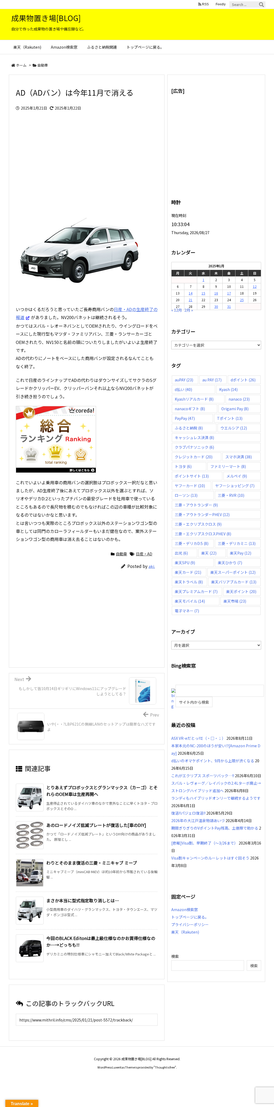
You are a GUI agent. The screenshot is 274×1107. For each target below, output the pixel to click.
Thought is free (165, 1067)
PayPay (185, 418)
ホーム (21, 65)
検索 (175, 956)
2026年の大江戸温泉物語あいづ (198, 820)
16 (216, 293)
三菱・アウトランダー (196, 505)
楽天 (208, 553)
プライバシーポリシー (190, 924)
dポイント (243, 379)
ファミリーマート (228, 466)
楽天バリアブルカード (233, 582)
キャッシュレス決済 (194, 437)
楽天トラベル (189, 582)
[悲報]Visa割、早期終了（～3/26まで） (204, 843)
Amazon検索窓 (184, 909)
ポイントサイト (192, 476)
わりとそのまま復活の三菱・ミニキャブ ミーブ (91, 863)
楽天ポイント (241, 591)
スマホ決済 (238, 456)
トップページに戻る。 (190, 917)
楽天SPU (185, 562)
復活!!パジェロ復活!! (188, 813)
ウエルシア (233, 428)
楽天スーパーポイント (233, 572)
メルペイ (236, 476)
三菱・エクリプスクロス (198, 524)
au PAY (212, 379)
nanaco (239, 399)
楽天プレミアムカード (196, 591)
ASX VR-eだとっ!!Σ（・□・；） (198, 738)
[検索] (261, 4)
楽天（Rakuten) (185, 932)
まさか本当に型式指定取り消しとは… (82, 900)
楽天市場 (234, 601)
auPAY (184, 379)
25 (242, 299)
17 (229, 293)
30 (216, 306)
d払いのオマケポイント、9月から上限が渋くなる (212, 760)
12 (255, 286)
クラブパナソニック (194, 447)
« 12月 (176, 310)
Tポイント (229, 418)
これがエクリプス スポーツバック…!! (202, 775)
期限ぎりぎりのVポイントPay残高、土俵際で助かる (214, 828)
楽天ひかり (230, 562)
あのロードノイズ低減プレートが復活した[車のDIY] (96, 825)
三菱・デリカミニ (237, 543)
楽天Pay (240, 553)
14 (190, 293)
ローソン (186, 495)
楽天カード (188, 572)
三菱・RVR (231, 495)
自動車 (42, 65)
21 (190, 299)
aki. (152, 566)
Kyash (228, 389)
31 (229, 306)
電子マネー (187, 610)
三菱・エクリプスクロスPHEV (203, 533)
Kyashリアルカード (194, 399)
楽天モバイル (190, 601)
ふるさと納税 (189, 428)
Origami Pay (235, 408)
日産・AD (144, 553)
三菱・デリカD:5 (191, 543)
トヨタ (183, 466)
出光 (181, 553)
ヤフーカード (190, 485)
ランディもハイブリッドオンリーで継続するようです (216, 798)
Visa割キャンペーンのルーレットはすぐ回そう (210, 858)
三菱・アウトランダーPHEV (202, 514)
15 (203, 293)
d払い (183, 389)
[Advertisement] (87, 162)
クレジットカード (193, 456)
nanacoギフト (190, 408)
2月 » (188, 310)
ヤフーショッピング (234, 485)
